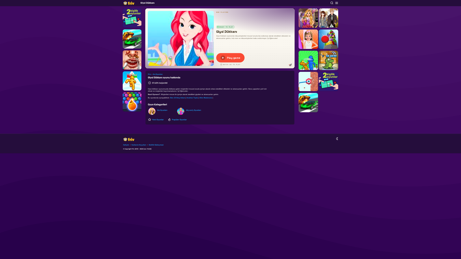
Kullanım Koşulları (139, 145)
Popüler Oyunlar (179, 119)
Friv (131, 3)
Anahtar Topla (192, 98)
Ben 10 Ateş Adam (177, 98)
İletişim (126, 145)
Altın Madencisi (205, 98)
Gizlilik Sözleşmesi (156, 145)
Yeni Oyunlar (158, 119)
